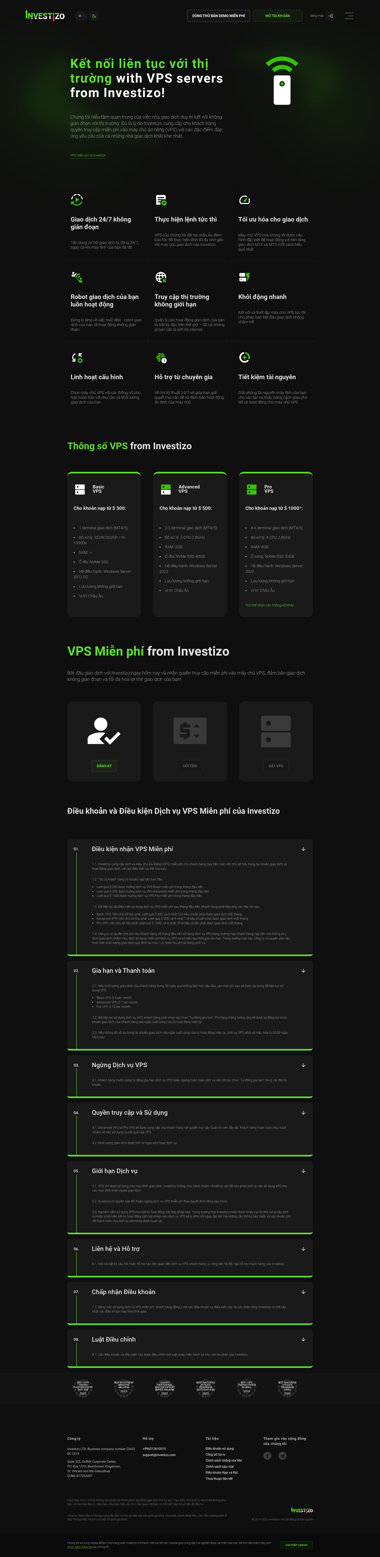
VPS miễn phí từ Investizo (88, 155)
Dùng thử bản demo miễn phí (218, 16)
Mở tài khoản (277, 16)
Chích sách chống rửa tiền (224, 1460)
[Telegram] (282, 1456)
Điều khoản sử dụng (220, 1448)
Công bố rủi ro (215, 1454)
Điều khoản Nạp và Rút (222, 1472)
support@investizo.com (159, 1455)
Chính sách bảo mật (220, 1466)
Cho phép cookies (297, 1545)
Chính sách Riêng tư (79, 1546)
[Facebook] (267, 1456)
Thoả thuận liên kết (219, 1479)
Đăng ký (104, 766)
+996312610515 (154, 1449)
